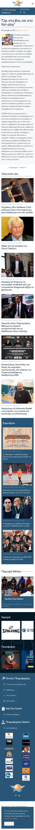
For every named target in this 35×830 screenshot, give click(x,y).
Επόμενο (22, 167)
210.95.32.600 (8, 10)
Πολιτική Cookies (10, 818)
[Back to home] (17, 4)
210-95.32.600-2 (11, 695)
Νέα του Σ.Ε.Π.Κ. (22, 30)
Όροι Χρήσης (6, 806)
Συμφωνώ (9, 824)
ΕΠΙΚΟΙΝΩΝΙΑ (25, 9)
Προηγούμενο (14, 167)
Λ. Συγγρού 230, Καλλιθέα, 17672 (16, 684)
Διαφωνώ (20, 824)
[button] (33, 4)
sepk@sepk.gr (6, 12)
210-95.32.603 (10, 701)
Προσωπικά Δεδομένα (19, 806)
